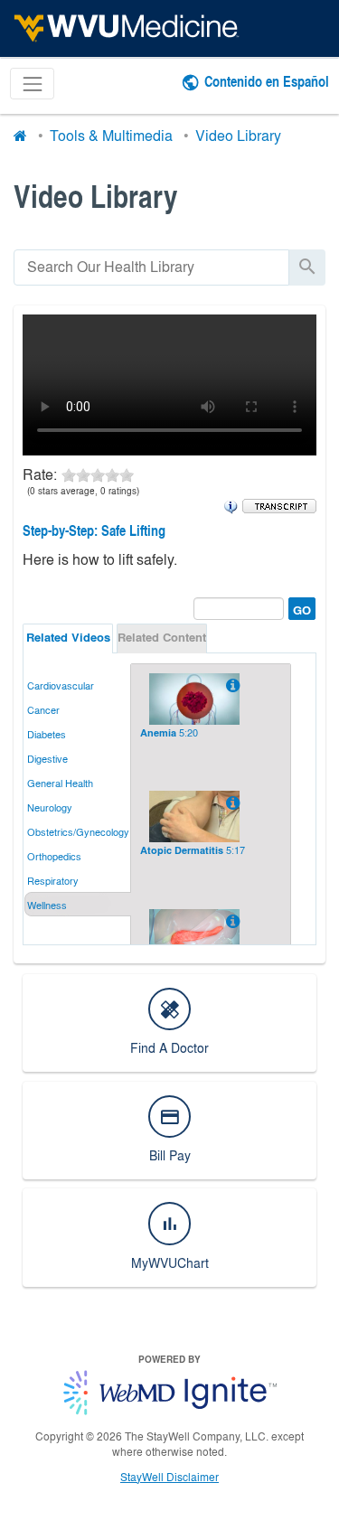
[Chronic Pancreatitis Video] (230, 921)
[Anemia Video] (230, 685)
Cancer (43, 709)
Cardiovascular (60, 685)
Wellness (47, 904)
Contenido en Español (266, 80)
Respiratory (53, 880)
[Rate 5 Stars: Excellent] (126, 474)
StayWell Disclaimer (169, 1477)
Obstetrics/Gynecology (78, 831)
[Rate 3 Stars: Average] (97, 474)
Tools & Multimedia (111, 135)
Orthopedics (54, 856)
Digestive (47, 758)
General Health (60, 782)
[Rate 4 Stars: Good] (112, 474)
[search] (151, 267)
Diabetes (46, 734)
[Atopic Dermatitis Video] (230, 802)
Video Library (238, 135)
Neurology (49, 807)
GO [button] (299, 607)
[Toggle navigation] (32, 83)
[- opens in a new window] (279, 504)
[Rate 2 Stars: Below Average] (83, 474)
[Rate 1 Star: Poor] (68, 474)
